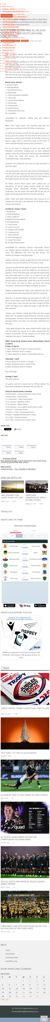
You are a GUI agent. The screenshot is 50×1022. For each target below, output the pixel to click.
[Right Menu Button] (1, 1)
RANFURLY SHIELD (8, 40)
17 (37, 989)
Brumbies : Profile (8, 48)
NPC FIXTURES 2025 (8, 32)
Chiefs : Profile (7, 50)
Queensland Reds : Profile (11, 66)
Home (4, 4)
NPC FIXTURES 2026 (9, 30)
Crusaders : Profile (8, 53)
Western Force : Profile (10, 68)
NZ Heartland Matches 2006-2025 (13, 17)
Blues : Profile (7, 45)
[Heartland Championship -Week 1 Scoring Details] (36, 487)
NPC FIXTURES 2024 (8, 35)
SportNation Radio (8, 9)
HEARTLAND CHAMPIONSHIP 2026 (13, 11)
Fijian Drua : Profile (8, 55)
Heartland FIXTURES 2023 (10, 27)
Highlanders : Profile (9, 58)
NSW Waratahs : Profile (10, 63)
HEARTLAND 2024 (8, 24)
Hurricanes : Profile (8, 61)
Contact (5, 71)
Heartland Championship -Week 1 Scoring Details (36, 497)
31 (37, 996)
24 (37, 992)
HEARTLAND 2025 (8, 22)
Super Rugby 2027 (8, 42)
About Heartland (8, 6)
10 (37, 985)
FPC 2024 (5, 37)
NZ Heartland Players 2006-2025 (13, 14)
